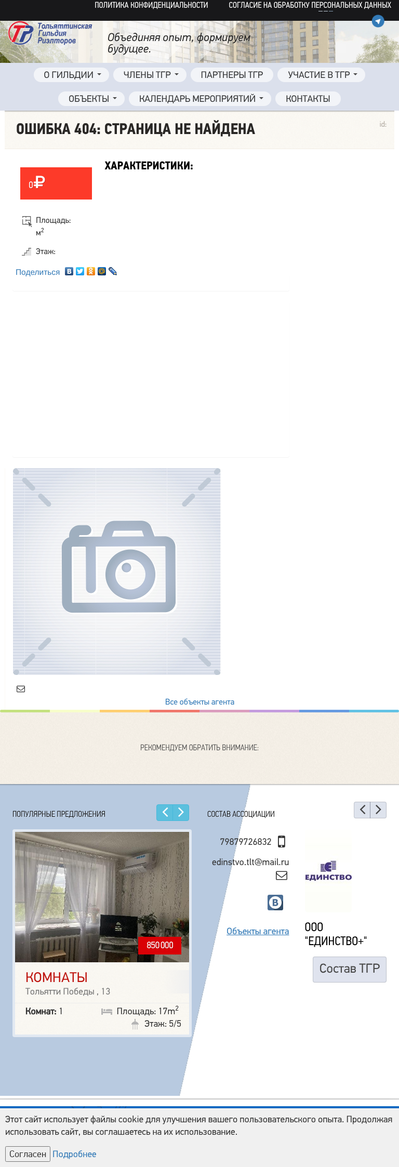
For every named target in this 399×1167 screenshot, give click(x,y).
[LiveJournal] (113, 268)
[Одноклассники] (91, 268)
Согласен (27, 1154)
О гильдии (69, 75)
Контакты (308, 99)
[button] (164, 812)
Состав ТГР (350, 945)
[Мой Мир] (102, 268)
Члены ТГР (147, 75)
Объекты (89, 99)
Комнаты (56, 977)
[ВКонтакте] (69, 268)
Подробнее (74, 1154)
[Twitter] (80, 268)
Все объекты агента (199, 702)
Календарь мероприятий (197, 99)
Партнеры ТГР (232, 75)
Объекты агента (258, 908)
